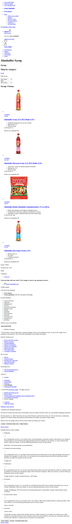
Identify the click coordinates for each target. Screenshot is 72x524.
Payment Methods (9, 343)
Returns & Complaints (10, 346)
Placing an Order (9, 341)
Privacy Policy (8, 394)
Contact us (11, 22)
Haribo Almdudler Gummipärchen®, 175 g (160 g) (26, 207)
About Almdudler (9, 371)
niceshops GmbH (13, 389)
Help (5, 14)
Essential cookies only (12, 423)
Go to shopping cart (9, 5)
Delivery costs (12, 19)
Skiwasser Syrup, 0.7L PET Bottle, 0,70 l (23, 163)
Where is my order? (13, 16)
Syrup (6, 277)
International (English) (10, 386)
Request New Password (10, 360)
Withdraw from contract (7, 406)
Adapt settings (23, 423)
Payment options (12, 21)
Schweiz (6, 383)
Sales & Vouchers (9, 348)
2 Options (7, 114)
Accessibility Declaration (11, 397)
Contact (6, 377)
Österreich (7, 380)
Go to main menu (9, 2)
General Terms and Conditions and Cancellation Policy (19, 396)
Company (7, 402)
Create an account (9, 39)
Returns (10, 17)
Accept (3, 423)
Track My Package (9, 362)
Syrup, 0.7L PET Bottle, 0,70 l (19, 119)
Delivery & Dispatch (10, 345)
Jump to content (8, 4)
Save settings (4, 520)
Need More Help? (9, 349)
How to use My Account (11, 340)
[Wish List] (5, 42)
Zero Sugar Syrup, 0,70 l (17, 251)
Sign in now (7, 33)
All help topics (12, 24)
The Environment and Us (11, 369)
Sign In (6, 357)
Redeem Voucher (9, 363)
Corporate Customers (10, 351)
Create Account (8, 359)
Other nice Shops (9, 403)
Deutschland (7, 382)
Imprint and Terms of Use (11, 392)
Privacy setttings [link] (8, 399)
